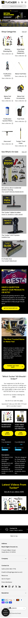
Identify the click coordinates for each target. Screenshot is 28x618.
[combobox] (14, 6)
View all (24, 32)
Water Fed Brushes (7, 97)
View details (7, 433)
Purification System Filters (7, 120)
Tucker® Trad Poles (20, 142)
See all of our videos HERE (14, 492)
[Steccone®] (7, 133)
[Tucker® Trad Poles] (20, 133)
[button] (22, 2)
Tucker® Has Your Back (13, 366)
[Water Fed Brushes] (7, 88)
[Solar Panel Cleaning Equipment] (20, 41)
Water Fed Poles (20, 74)
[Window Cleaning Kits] (7, 41)
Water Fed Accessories (20, 97)
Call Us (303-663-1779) (9, 569)
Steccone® (7, 141)
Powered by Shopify (16, 613)
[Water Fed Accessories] (20, 88)
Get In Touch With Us (10, 308)
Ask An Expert (6, 579)
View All (24, 152)
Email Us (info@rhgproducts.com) (12, 572)
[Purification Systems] (7, 66)
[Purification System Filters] (7, 111)
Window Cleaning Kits (7, 50)
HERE (14, 397)
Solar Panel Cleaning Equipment (20, 51)
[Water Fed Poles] (20, 66)
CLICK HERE (8, 389)
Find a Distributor (7, 582)
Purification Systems (7, 75)
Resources (5, 575)
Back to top (14, 536)
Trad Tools (20, 119)
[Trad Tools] (20, 111)
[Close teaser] (10, 608)
